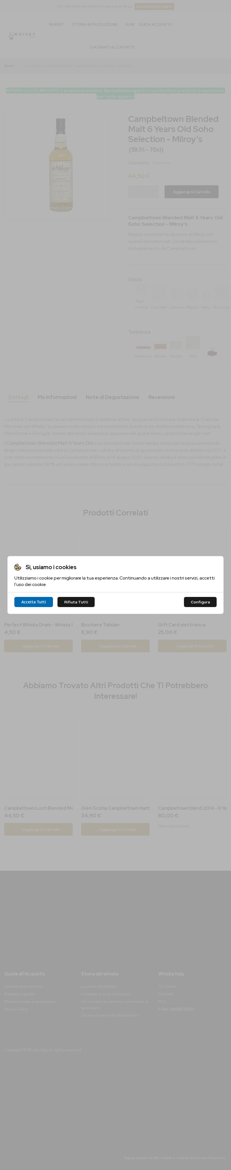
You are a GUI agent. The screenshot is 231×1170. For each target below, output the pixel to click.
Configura (200, 602)
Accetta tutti (33, 602)
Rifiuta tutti (76, 602)
